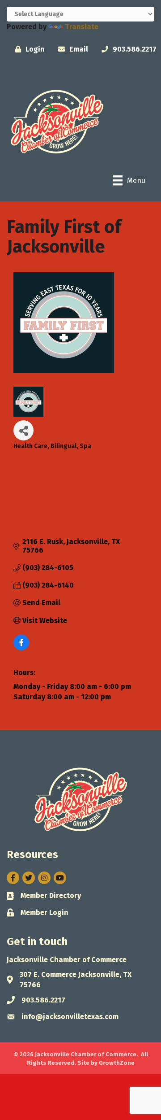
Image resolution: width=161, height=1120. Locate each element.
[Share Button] (23, 430)
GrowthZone (117, 1062)
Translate (81, 26)
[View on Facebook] (21, 648)
